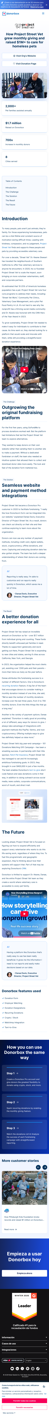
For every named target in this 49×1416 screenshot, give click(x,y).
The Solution (11, 196)
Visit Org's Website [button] (26, 56)
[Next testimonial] (38, 1167)
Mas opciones (8, 1413)
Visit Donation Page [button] (26, 63)
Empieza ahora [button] (24, 1273)
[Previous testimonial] (44, 1167)
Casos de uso (9, 1343)
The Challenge (12, 192)
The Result (10, 200)
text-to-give (34, 770)
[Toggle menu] (43, 14)
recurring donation (10, 685)
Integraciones (9, 1349)
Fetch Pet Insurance (19, 755)
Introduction (11, 187)
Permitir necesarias (24, 1407)
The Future (10, 204)
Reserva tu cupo (37, 7)
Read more (9, 1229)
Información (8, 1337)
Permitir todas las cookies (24, 1401)
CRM (24, 868)
